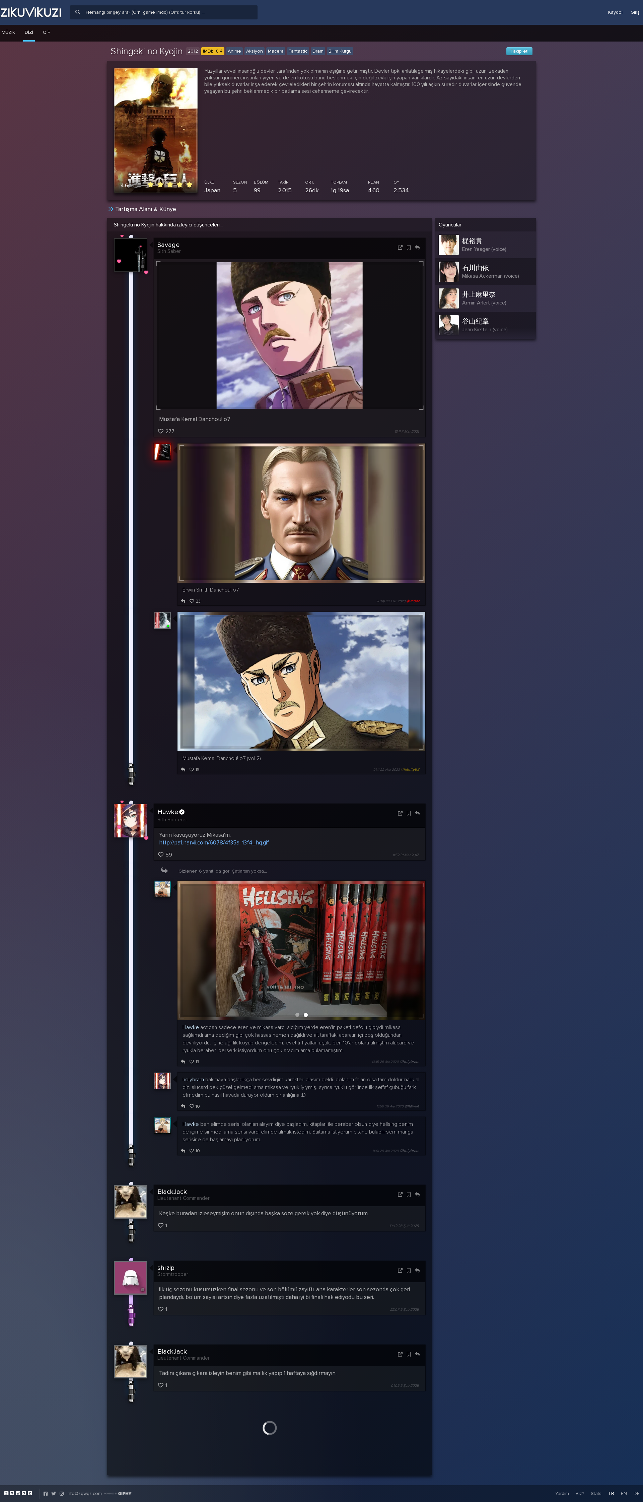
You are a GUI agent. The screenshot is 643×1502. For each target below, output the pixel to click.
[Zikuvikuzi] (31, 12)
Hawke (167, 812)
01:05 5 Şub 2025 (405, 1385)
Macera (276, 51)
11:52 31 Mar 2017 (405, 855)
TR (611, 1493)
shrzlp (165, 1268)
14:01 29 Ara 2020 (385, 1151)
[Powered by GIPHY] (118, 1494)
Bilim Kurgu (340, 51)
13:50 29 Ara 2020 (390, 1106)
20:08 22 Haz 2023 (390, 601)
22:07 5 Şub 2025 (404, 1309)
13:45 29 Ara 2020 (385, 1062)
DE (637, 1493)
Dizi (29, 32)
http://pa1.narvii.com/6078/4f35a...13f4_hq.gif (214, 842)
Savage (168, 245)
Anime (234, 51)
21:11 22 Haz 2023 (386, 770)
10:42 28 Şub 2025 (404, 1226)
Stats (596, 1493)
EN (624, 1493)
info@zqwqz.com (84, 1493)
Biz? (580, 1493)
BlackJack (172, 1191)
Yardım (562, 1493)
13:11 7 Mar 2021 (407, 431)
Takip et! (519, 51)
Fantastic (298, 51)
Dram (318, 51)
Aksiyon (254, 51)
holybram (193, 1079)
